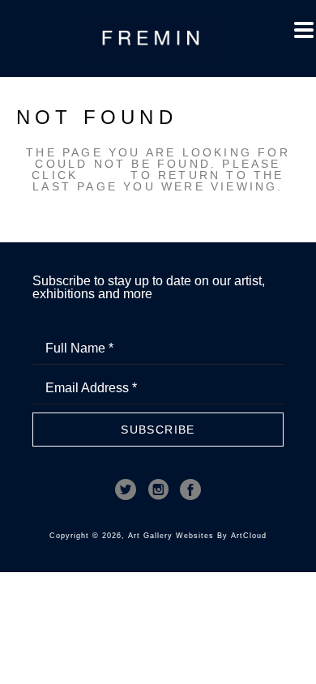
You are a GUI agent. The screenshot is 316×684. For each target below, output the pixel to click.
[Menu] (304, 30)
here (104, 175)
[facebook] (190, 489)
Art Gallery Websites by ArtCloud (197, 536)
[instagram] (158, 489)
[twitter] (125, 489)
